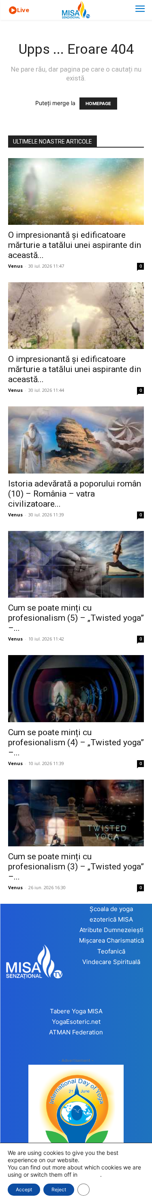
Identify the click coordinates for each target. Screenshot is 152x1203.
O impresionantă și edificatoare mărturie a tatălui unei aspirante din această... (74, 245)
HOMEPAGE (98, 103)
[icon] (12, 10)
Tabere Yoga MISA (76, 1011)
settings (89, 1174)
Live (23, 10)
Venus (15, 266)
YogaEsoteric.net (76, 1021)
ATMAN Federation (76, 1032)
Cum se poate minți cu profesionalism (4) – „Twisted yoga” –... (76, 742)
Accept (24, 1189)
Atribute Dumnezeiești (111, 930)
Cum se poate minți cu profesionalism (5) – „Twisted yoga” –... (76, 618)
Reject (58, 1189)
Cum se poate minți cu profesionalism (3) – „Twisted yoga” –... (76, 867)
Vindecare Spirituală (111, 962)
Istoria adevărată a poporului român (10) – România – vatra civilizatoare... (74, 494)
